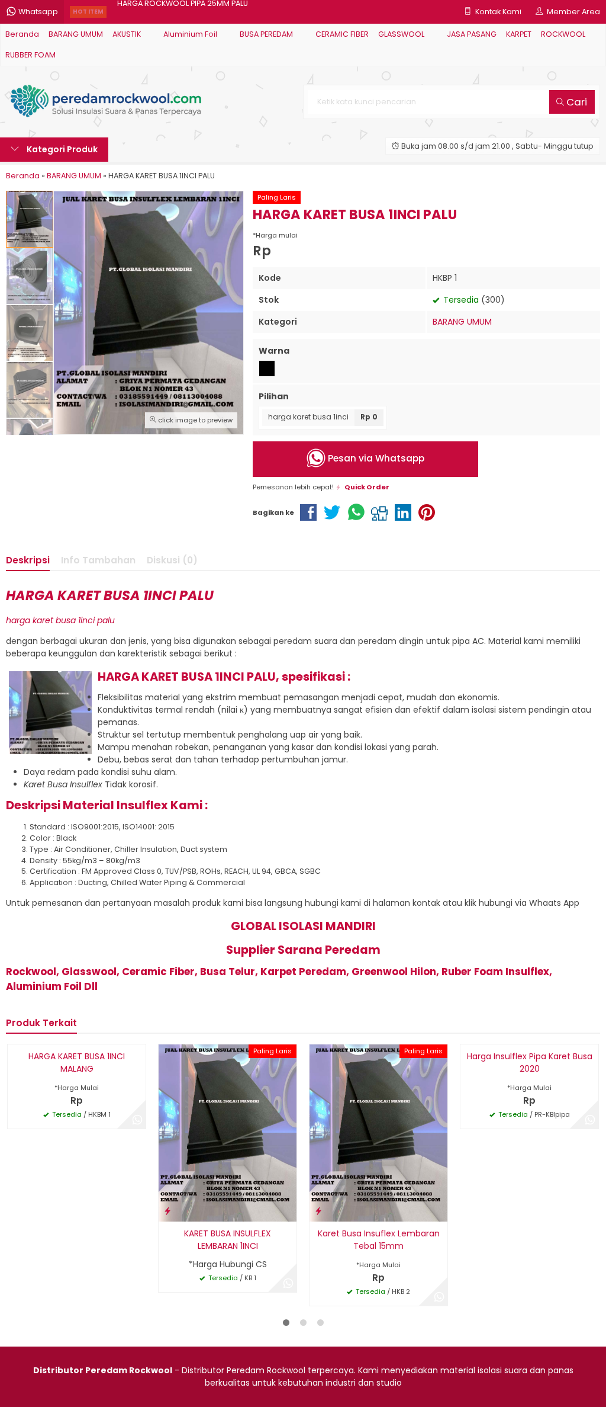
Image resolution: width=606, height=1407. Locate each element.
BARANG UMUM (76, 34)
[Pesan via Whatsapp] (137, 1120)
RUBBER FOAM (30, 55)
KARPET (518, 34)
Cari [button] (575, 102)
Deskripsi (28, 560)
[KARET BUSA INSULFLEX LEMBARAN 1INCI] (227, 1132)
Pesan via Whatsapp (374, 458)
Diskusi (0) (172, 560)
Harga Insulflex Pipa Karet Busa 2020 (529, 1062)
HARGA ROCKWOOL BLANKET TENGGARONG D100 (205, 12)
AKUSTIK (126, 34)
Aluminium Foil (190, 34)
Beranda (22, 34)
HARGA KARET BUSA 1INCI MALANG (76, 1062)
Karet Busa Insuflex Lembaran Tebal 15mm (379, 1239)
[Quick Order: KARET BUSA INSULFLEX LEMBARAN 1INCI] (167, 1210)
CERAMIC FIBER (342, 34)
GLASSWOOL (401, 34)
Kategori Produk (61, 149)
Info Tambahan (98, 560)
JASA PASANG (472, 34)
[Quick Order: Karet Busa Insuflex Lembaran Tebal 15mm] (318, 1210)
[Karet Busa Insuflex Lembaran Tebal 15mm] (378, 1132)
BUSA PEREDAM (266, 34)
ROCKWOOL (563, 34)
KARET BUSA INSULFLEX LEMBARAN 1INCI (227, 1239)
